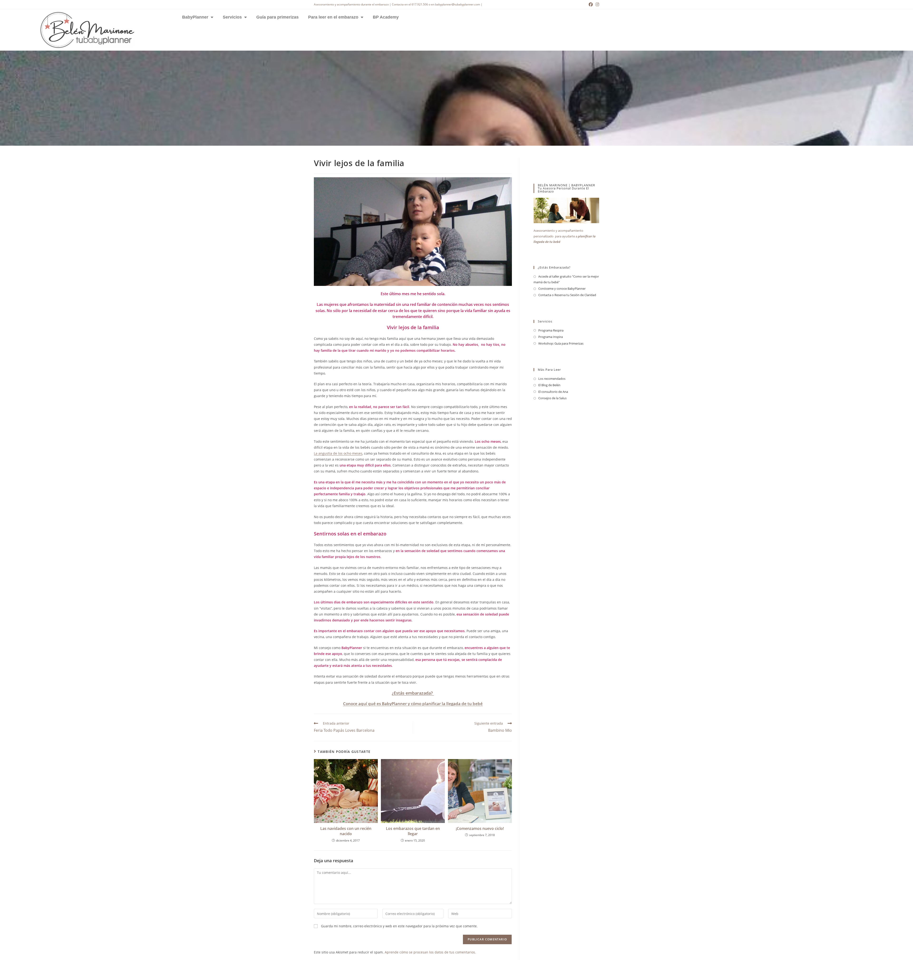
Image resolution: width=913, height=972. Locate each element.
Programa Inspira (550, 337)
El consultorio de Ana (553, 392)
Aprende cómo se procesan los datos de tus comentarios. (430, 952)
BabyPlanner (195, 17)
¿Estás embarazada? (413, 693)
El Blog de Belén (549, 385)
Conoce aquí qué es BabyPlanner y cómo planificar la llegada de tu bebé (413, 703)
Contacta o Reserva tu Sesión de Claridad (567, 295)
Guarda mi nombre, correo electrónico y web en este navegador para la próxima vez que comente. (399, 926)
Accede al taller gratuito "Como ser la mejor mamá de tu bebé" (566, 279)
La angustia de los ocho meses (338, 453)
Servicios (232, 17)
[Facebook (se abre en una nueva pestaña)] (590, 4)
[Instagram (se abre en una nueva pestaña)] (596, 4)
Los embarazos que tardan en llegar (413, 831)
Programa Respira (550, 330)
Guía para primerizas (277, 17)
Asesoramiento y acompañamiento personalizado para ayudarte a (565, 236)
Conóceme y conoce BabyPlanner (562, 288)
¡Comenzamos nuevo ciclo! (480, 828)
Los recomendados (551, 378)
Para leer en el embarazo (333, 17)
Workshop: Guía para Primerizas (560, 343)
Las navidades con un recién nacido (345, 831)
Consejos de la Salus (552, 398)
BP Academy (386, 17)
